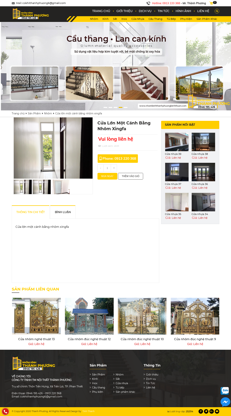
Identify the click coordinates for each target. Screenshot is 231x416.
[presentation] (215, 321)
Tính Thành (88, 411)
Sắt (115, 19)
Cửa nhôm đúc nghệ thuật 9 (195, 339)
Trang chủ (18, 113)
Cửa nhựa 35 (173, 214)
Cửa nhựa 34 (199, 214)
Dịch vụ (151, 379)
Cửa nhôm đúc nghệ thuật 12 (89, 339)
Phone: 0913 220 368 (119, 158)
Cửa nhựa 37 (173, 184)
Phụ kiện (186, 19)
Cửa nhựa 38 (199, 154)
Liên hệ (150, 387)
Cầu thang (155, 19)
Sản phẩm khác (207, 19)
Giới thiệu (152, 374)
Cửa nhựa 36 (199, 184)
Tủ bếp (171, 19)
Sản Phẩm (34, 113)
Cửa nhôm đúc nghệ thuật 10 (142, 339)
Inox (124, 19)
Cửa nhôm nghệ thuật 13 (36, 339)
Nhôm (94, 19)
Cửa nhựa (137, 19)
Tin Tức (150, 383)
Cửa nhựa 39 (173, 154)
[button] (105, 107)
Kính (106, 19)
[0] (211, 3)
